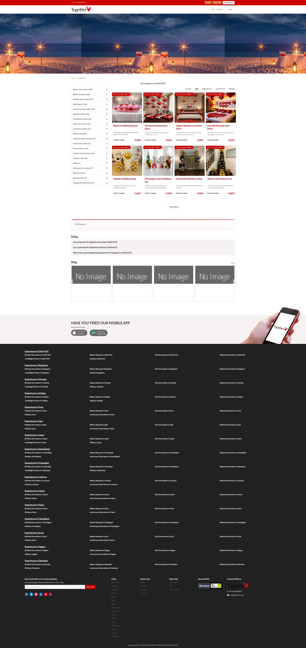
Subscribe (90, 587)
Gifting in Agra (30, 429)
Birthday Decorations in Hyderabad (38, 467)
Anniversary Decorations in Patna (102, 512)
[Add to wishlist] (128, 94)
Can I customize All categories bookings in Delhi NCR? (95, 247)
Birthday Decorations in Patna (36, 508)
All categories (81, 78)
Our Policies (173, 582)
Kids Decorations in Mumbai (165, 383)
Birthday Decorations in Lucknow (37, 481)
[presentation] (71, 282)
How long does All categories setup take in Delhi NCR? (95, 242)
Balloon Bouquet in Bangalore (101, 369)
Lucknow (114, 615)
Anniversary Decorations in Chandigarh (104, 526)
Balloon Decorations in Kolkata (231, 397)
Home (73, 78)
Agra (113, 600)
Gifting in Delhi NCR (97, 359)
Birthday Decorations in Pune (36, 411)
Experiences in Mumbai (35, 379)
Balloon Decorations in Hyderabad (233, 467)
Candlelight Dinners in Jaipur (35, 442)
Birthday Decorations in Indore (36, 494)
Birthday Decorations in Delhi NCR (38, 355)
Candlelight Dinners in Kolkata (36, 401)
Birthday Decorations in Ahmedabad (38, 453)
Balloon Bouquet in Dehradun (101, 564)
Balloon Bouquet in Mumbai (100, 383)
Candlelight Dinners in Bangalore (37, 373)
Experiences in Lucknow (36, 477)
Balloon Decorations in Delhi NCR (232, 355)
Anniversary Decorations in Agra (102, 429)
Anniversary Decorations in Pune (102, 415)
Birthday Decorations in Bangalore (37, 369)
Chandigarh (115, 626)
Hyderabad (115, 611)
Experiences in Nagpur (35, 546)
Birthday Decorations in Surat (36, 536)
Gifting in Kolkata (96, 401)
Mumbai (114, 590)
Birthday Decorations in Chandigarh (38, 522)
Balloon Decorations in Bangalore (232, 369)
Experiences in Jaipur (34, 435)
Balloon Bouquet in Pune (99, 411)
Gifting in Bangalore (97, 373)
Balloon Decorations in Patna (231, 508)
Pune (113, 597)
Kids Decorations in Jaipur (165, 439)
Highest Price (207, 89)
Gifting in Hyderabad (97, 470)
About (142, 582)
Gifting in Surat (30, 540)
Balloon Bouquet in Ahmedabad (101, 453)
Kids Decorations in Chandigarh (167, 522)
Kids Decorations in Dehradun (166, 564)
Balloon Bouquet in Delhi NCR (101, 355)
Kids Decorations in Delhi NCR (166, 355)
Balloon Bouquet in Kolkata (100, 397)
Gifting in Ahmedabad (33, 456)
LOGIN (208, 2)
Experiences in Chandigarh (37, 518)
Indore (113, 618)
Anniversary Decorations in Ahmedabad (105, 456)
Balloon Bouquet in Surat (99, 536)
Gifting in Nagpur (31, 554)
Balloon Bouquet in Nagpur (100, 550)
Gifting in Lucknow (32, 484)
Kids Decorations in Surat (164, 536)
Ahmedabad (115, 608)
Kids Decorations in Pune (164, 411)
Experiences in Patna (34, 504)
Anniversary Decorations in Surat (102, 540)
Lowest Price (220, 89)
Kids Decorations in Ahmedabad (167, 453)
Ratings (231, 89)
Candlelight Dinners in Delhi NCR (37, 359)
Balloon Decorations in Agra (230, 425)
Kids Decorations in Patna (164, 508)
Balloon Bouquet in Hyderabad (101, 467)
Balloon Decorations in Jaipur (231, 439)
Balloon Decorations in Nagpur (231, 550)
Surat (113, 629)
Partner (143, 590)
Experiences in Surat (34, 532)
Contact (143, 593)
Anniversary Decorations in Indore (102, 498)
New (196, 89)
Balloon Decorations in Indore (231, 494)
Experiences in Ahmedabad (37, 449)
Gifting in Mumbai (96, 387)
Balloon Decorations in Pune (230, 411)
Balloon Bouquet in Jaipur (99, 439)
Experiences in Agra (34, 421)
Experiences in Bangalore (36, 365)
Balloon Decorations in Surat (230, 536)
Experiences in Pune (34, 407)
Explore (220, 9)
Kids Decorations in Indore (165, 494)
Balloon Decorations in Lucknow (232, 481)
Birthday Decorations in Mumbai (37, 383)
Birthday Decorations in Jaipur (36, 439)
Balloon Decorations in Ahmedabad (233, 453)
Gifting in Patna (30, 512)
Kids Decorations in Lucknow (166, 481)
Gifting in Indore (31, 498)
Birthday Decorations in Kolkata (37, 397)
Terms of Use (174, 590)
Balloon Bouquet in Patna (99, 508)
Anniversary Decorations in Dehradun (104, 568)
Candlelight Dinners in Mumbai (36, 387)
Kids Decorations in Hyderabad (166, 467)
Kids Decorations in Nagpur (165, 550)
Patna (113, 622)
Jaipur (113, 604)
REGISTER (217, 2)
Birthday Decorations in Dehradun (37, 564)
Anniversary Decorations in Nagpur (103, 554)
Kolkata (114, 593)
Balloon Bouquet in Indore (99, 494)
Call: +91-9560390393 (78, 2)
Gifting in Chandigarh (33, 526)
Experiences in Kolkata (35, 393)
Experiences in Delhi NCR (37, 351)
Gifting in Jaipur (96, 442)
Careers (143, 586)
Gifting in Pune (30, 415)
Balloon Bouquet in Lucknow (100, 481)
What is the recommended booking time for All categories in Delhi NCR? (102, 253)
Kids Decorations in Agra (164, 425)
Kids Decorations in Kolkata (165, 397)
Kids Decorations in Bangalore (166, 369)
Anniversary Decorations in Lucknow (103, 484)
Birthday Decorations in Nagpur (37, 550)
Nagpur (114, 633)
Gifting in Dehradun (32, 568)
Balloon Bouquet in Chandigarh (101, 522)
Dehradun (115, 636)
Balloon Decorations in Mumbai (231, 383)
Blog (230, 9)
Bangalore (115, 586)
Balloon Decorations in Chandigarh (233, 522)
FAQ (171, 586)
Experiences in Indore (35, 490)
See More (173, 206)
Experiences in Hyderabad (37, 463)
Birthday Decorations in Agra (35, 425)
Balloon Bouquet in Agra (99, 425)
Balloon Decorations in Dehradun (232, 564)
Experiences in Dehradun (36, 560)
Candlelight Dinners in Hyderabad (37, 470)
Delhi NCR (115, 582)
